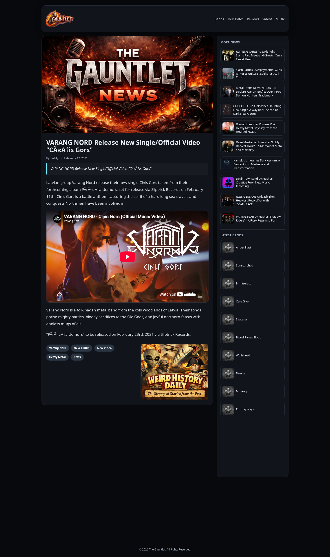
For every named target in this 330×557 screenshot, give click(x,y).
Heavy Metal (57, 357)
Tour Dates (235, 19)
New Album (82, 348)
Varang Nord (57, 348)
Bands (219, 19)
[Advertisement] (252, 508)
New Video (104, 348)
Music (280, 19)
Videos (267, 19)
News (77, 357)
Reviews (253, 19)
